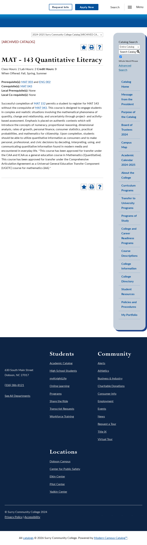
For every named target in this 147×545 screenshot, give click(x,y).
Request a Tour (107, 424)
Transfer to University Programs (128, 203)
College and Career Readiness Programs (128, 236)
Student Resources (127, 292)
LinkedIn (138, 514)
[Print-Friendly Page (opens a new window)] (91, 47)
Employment (105, 401)
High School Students (63, 370)
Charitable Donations (111, 386)
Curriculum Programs (128, 188)
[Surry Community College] (16, 6)
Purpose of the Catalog (128, 114)
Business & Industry (110, 378)
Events (102, 408)
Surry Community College (16, 355)
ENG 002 (45, 82)
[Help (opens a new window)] (99, 47)
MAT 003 (27, 82)
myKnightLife (58, 378)
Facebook (98, 514)
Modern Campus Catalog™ (110, 538)
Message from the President (127, 99)
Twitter (108, 514)
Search (115, 7)
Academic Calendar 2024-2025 (128, 160)
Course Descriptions (129, 253)
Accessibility (32, 517)
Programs (56, 393)
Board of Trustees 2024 (126, 130)
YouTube (128, 514)
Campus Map (126, 145)
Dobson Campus (60, 461)
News (101, 416)
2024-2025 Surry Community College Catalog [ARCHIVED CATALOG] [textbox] (67, 35)
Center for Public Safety (65, 469)
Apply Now (87, 7)
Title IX (102, 431)
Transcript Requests (62, 408)
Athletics (103, 370)
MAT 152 (40, 103)
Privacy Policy (13, 517)
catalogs (28, 538)
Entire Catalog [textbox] (127, 47)
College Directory (127, 279)
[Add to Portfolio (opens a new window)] (83, 47)
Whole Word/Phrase (128, 61)
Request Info (60, 7)
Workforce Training (62, 416)
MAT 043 (26, 86)
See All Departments (17, 396)
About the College (127, 175)
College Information (128, 266)
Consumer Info (107, 393)
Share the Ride (59, 401)
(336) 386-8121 (14, 385)
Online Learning (59, 386)
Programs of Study (129, 218)
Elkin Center (57, 476)
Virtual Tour (105, 439)
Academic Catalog (61, 363)
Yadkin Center (58, 491)
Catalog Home (126, 84)
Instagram (118, 514)
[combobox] (67, 35)
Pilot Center (57, 484)
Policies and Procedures (129, 305)
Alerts (101, 363)
